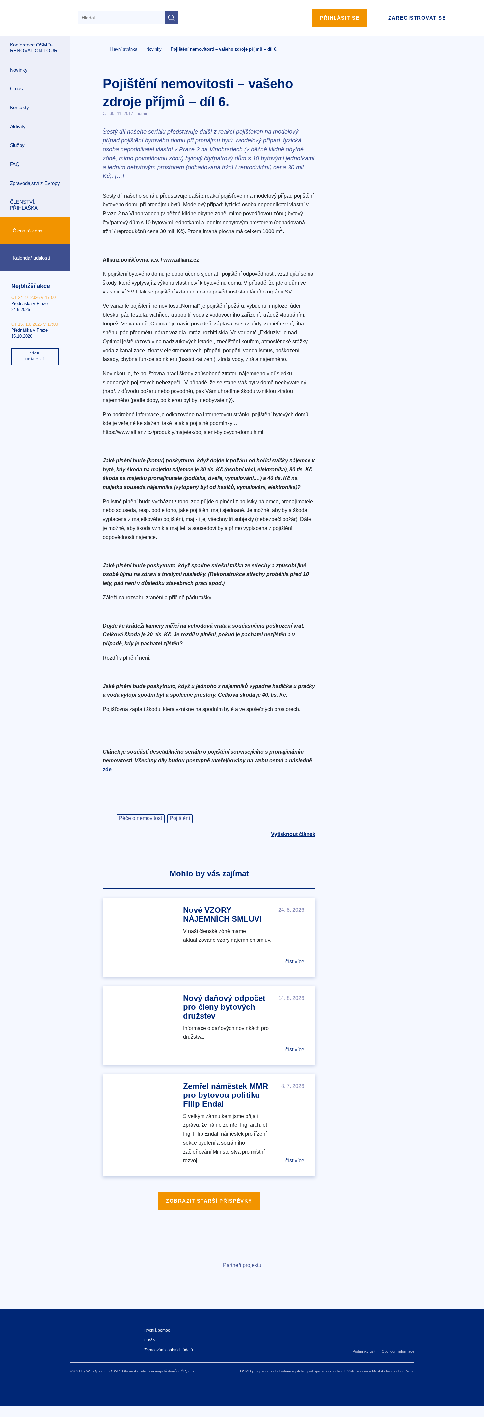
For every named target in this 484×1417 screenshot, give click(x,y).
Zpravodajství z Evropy (35, 183)
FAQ (15, 164)
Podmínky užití (364, 1351)
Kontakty (19, 107)
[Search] (171, 17)
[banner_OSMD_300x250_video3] (372, 161)
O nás (149, 1340)
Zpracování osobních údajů (168, 1350)
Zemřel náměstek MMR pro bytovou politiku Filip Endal (225, 1095)
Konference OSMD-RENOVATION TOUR (34, 47)
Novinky (19, 70)
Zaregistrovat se (417, 18)
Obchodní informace (398, 1351)
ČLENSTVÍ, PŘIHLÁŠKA (24, 205)
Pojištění (180, 818)
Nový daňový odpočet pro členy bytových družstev (224, 1007)
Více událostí (35, 356)
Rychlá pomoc (157, 1330)
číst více (294, 961)
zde (107, 769)
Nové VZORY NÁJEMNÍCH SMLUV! (222, 914)
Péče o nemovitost (140, 818)
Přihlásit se (340, 18)
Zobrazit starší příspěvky (209, 1201)
